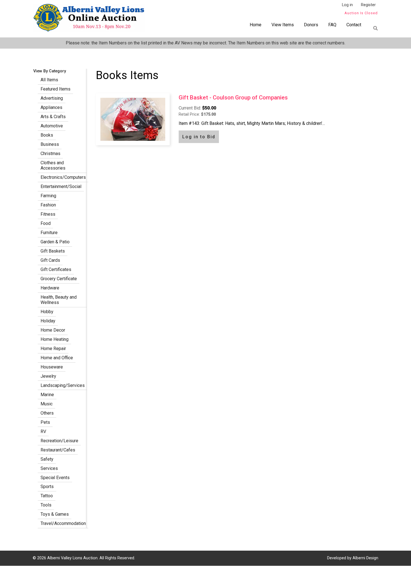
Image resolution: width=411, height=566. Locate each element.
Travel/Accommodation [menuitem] (63, 523)
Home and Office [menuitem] (57, 357)
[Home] (89, 19)
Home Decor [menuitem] (53, 330)
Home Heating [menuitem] (54, 339)
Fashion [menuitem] (48, 205)
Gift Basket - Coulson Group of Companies (233, 97)
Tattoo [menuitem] (47, 495)
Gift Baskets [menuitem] (53, 251)
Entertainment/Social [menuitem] (61, 186)
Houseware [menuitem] (52, 367)
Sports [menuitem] (47, 486)
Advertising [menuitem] (52, 98)
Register (368, 5)
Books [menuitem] (47, 135)
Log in (347, 5)
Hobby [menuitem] (47, 311)
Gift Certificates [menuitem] (56, 269)
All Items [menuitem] (49, 79)
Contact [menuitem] (353, 24)
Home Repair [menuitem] (53, 348)
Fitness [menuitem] (48, 214)
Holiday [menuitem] (48, 321)
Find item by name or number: (374, 28)
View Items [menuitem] (282, 24)
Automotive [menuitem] (52, 126)
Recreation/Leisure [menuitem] (59, 440)
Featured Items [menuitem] (55, 89)
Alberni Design (365, 558)
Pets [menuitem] (45, 422)
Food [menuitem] (46, 223)
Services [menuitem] (49, 468)
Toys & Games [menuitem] (55, 514)
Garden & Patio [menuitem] (55, 241)
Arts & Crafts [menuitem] (53, 116)
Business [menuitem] (50, 144)
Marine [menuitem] (47, 394)
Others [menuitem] (47, 413)
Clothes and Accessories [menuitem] (53, 165)
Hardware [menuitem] (50, 288)
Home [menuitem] (255, 24)
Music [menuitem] (47, 403)
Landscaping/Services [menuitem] (63, 385)
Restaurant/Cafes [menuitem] (58, 450)
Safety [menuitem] (47, 459)
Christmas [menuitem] (50, 153)
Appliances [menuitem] (51, 107)
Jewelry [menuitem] (48, 376)
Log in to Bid (198, 136)
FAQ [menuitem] (332, 24)
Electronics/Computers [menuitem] (63, 177)
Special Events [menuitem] (55, 477)
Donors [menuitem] (311, 24)
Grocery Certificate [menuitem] (59, 278)
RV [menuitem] (43, 431)
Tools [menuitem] (46, 505)
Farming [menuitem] (48, 195)
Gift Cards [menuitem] (50, 260)
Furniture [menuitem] (49, 232)
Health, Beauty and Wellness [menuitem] (59, 299)
